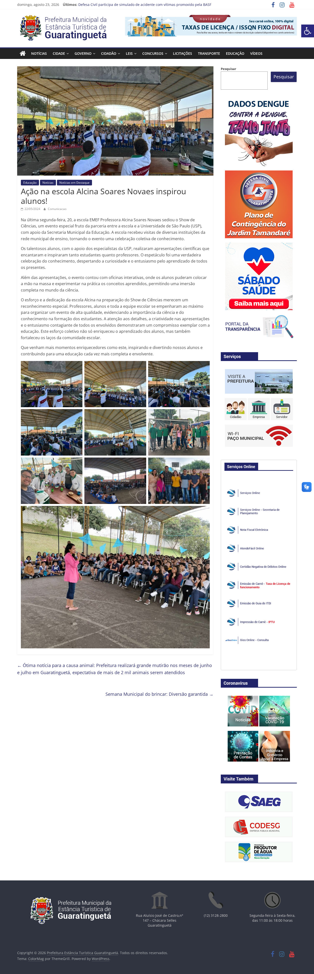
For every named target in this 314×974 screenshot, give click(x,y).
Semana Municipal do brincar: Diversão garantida (159, 694)
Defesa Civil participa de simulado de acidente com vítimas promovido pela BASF (144, 4)
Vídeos (256, 53)
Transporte (209, 53)
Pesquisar (228, 69)
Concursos (152, 53)
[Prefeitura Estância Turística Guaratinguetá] (22, 53)
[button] (307, 31)
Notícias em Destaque (74, 183)
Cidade (59, 53)
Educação (235, 53)
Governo (83, 53)
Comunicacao (57, 209)
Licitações (182, 53)
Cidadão (108, 53)
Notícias (39, 53)
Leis (129, 53)
